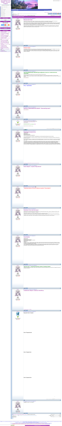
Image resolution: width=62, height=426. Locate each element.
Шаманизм (2, 50)
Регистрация (47, 10)
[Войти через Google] (7, 25)
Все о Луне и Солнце (3, 36)
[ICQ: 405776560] (26, 129)
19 (35, 84)
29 (35, 311)
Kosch (18, 120)
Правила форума (55, 12)
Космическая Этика (14, 15)
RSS (60, 0)
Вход (50, 10)
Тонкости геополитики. (4, 40)
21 (35, 120)
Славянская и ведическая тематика (31, 15)
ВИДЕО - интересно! (24, 15)
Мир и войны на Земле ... (4, 41)
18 (35, 71)
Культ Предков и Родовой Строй (5, 44)
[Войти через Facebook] (3, 25)
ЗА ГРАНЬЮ (2, 34)
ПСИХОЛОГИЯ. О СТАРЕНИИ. (4, 33)
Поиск (58, 12)
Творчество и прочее (3, 32)
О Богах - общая (3, 45)
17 (35, 46)
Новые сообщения (47, 12)
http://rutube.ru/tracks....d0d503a (27, 309)
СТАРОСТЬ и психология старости (5, 38)
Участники (51, 12)
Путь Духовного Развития (4, 42)
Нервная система (3, 37)
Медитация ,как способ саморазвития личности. (3, 47)
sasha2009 (17, 311)
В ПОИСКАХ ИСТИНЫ (19, 15)
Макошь (18, 18)
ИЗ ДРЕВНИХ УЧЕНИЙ (3, 51)
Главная (45, 10)
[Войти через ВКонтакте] (2, 25)
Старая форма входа (5, 26)
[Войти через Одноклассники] (8, 25)
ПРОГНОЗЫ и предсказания (4, 35)
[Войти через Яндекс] (5, 25)
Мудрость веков (3, 31)
